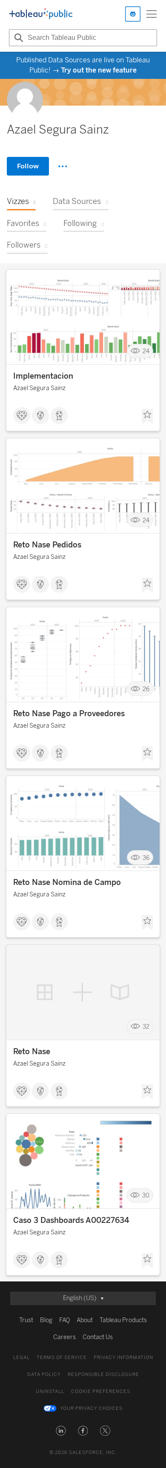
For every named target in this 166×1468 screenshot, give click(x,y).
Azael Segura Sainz (39, 388)
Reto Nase (31, 1051)
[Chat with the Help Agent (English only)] (132, 14)
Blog (46, 1320)
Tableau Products (123, 1320)
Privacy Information (123, 1357)
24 (146, 351)
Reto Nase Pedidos (47, 545)
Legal (21, 1357)
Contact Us (98, 1337)
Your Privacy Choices (91, 1408)
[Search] (17, 37)
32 (146, 1026)
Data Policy (44, 1374)
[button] (61, 1430)
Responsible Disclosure (103, 1374)
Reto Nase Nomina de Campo (67, 882)
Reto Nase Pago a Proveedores (69, 713)
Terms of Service (62, 1357)
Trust (26, 1320)
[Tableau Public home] (40, 14)
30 (145, 1195)
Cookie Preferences (100, 1391)
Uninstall (50, 1391)
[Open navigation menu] (151, 14)
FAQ (64, 1320)
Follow (28, 166)
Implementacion (43, 376)
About (85, 1320)
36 (146, 857)
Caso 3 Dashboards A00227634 (71, 1220)
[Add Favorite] (147, 416)
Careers (64, 1337)
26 (146, 688)
